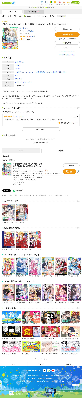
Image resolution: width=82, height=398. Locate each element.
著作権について (31, 381)
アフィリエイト (31, 378)
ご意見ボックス (55, 375)
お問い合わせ (36, 375)
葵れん (25, 28)
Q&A (29, 375)
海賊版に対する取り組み (51, 381)
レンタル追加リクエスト (67, 52)
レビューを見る (40, 129)
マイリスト (68, 48)
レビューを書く (26, 39)
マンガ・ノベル (12, 11)
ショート (34, 11)
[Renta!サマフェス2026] (13, 2)
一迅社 (17, 65)
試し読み (71, 165)
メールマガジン (65, 375)
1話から (4, 160)
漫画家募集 (40, 381)
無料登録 (76, 3)
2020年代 (18, 79)
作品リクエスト (45, 375)
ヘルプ (24, 375)
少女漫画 (30, 31)
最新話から (12, 160)
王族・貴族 (62, 72)
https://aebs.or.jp (19, 394)
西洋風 (42, 72)
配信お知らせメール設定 (67, 55)
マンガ (17, 69)
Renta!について (17, 375)
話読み (17, 75)
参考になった (65, 123)
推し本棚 (68, 43)
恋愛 (37, 72)
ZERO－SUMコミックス (23, 82)
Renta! (4, 195)
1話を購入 (67, 35)
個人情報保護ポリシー (49, 378)
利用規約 (39, 378)
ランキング (41, 364)
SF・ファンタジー (28, 72)
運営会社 (61, 381)
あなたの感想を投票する (40, 142)
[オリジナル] (28, 16)
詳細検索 (68, 364)
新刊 (13, 364)
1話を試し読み (67, 29)
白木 (21, 28)
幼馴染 (55, 72)
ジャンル (61, 16)
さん (19, 116)
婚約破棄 (49, 72)
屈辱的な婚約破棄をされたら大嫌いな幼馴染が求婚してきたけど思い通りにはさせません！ (27, 166)
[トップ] (7, 3)
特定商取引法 (21, 381)
